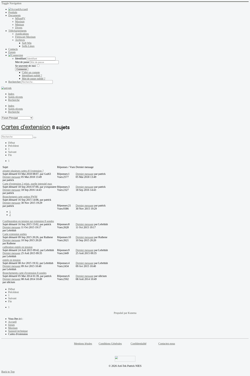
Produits (12, 12)
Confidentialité (138, 343)
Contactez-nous (166, 343)
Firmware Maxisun (25, 36)
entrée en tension (12, 260)
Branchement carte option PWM (20, 196)
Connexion (21, 69)
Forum (11, 52)
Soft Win (26, 43)
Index (11, 93)
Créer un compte (31, 72)
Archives (20, 39)
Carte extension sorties (15, 234)
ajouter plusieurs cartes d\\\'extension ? (23, 170)
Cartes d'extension (26, 127)
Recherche (14, 100)
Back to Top (8, 371)
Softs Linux (28, 46)
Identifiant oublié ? (32, 75)
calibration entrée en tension (17, 247)
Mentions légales (83, 343)
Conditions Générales (110, 343)
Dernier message (11, 176)
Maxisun (19, 21)
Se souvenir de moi (25, 65)
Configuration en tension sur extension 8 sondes (28, 221)
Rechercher (14, 81)
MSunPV (20, 18)
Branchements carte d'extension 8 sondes (24, 272)
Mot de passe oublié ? (33, 78)
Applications (22, 33)
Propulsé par (121, 312)
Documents (14, 15)
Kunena (132, 312)
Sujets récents (15, 96)
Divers (18, 27)
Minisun (19, 24)
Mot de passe (22, 62)
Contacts (13, 49)
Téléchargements (17, 30)
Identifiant (20, 58)
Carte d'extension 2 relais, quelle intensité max (27, 183)
